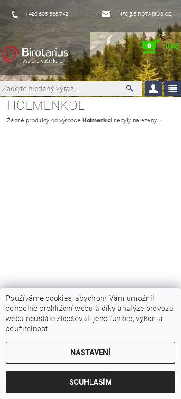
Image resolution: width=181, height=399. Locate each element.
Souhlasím (90, 382)
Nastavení (90, 352)
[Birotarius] (45, 56)
